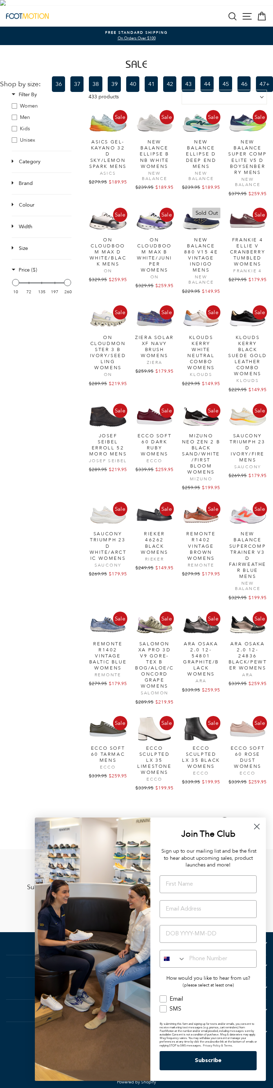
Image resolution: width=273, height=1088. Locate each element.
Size (23, 248)
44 (207, 84)
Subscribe (208, 1061)
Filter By (28, 94)
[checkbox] (41, 106)
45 (226, 84)
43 (188, 84)
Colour (26, 205)
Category (30, 161)
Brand (26, 183)
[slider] (15, 282)
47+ (264, 84)
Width (25, 226)
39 (114, 84)
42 (170, 84)
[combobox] (173, 958)
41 (151, 84)
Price (28, 270)
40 (133, 84)
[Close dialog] (257, 826)
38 (95, 84)
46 (244, 84)
